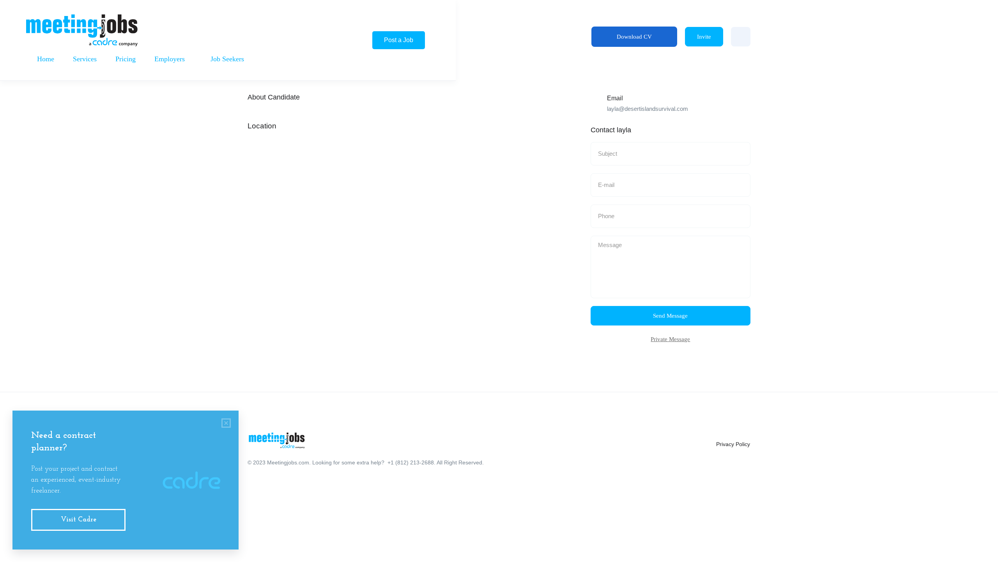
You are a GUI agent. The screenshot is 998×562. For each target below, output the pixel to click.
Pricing (125, 59)
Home (45, 59)
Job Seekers (228, 59)
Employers (170, 59)
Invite (704, 37)
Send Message (670, 316)
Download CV (634, 37)
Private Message (670, 339)
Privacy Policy (733, 444)
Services (85, 59)
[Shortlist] (740, 36)
